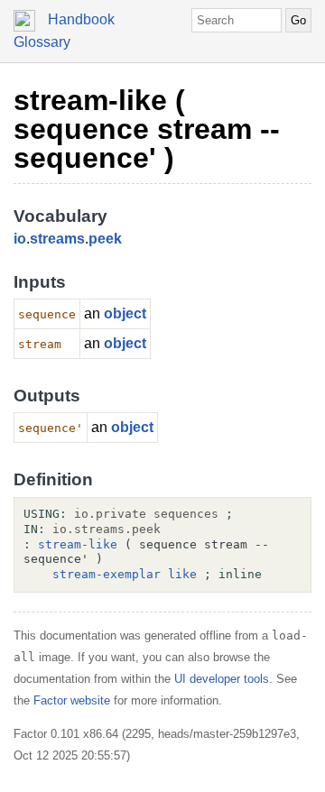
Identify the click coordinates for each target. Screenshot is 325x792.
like (182, 574)
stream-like (77, 544)
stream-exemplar (106, 574)
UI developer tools (221, 679)
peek (105, 238)
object (125, 313)
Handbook (81, 19)
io (20, 238)
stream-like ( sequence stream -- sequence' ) (147, 129)
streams (57, 238)
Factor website (71, 700)
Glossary (42, 42)
